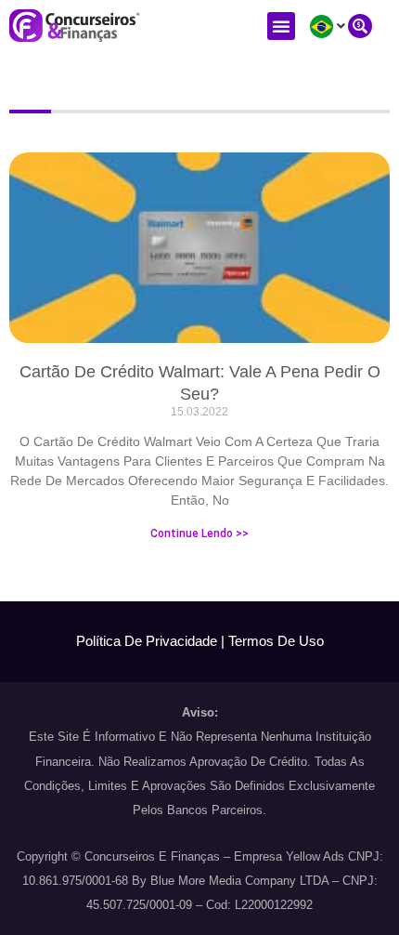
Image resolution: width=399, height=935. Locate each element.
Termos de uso (276, 641)
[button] (281, 26)
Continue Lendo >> (199, 533)
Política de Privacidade (146, 641)
